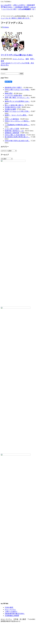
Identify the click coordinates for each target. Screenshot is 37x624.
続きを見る (5, 65)
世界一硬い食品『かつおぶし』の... (17, 97)
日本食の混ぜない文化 (13, 107)
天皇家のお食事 (10, 109)
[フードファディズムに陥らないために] (12, 51)
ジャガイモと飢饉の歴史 (13, 95)
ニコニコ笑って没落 (12, 128)
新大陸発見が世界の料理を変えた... (17, 137)
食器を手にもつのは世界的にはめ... (17, 101)
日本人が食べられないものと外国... (17, 89)
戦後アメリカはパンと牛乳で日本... (17, 111)
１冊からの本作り (19, 5)
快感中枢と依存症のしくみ (14, 131)
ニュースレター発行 (9, 9)
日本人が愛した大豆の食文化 (15, 135)
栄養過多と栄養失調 (12, 133)
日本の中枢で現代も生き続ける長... (17, 141)
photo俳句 (7, 5)
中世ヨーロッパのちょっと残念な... (17, 121)
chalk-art (33, 7)
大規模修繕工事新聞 (21, 7)
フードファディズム (17, 63)
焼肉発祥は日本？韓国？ (13, 87)
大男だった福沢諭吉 (12, 119)
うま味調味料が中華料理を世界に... (17, 125)
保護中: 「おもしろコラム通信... (16, 115)
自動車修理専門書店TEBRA (15, 613)
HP (33, 9)
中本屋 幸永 (29, 63)
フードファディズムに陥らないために (17, 55)
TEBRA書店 (9, 607)
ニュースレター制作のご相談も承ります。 (16, 18)
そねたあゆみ (5, 63)
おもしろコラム (18, 59)
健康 (27, 59)
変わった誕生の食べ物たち (14, 105)
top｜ (2, 5)
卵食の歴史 (9, 93)
